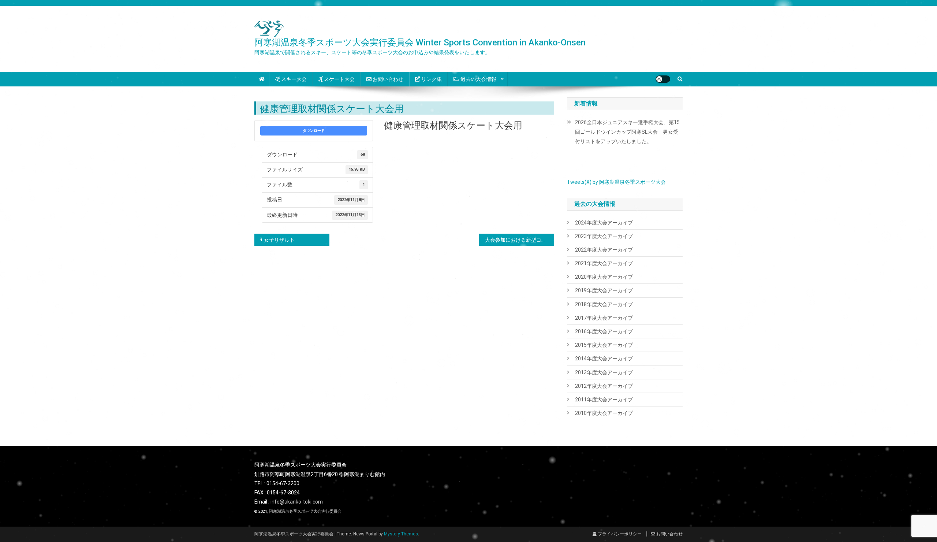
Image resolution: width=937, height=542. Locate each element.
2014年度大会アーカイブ (604, 358)
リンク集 (431, 79)
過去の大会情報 (477, 79)
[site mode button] (663, 79)
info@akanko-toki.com (296, 502)
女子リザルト (279, 240)
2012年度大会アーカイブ (604, 386)
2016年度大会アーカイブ (604, 331)
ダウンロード (314, 131)
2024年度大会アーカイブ (604, 223)
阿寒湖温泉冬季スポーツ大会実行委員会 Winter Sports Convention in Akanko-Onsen (420, 42)
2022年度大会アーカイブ (604, 250)
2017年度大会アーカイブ (604, 318)
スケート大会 (339, 79)
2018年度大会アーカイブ (604, 304)
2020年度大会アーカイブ (604, 277)
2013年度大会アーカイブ (604, 372)
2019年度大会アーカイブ (604, 290)
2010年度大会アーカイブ (604, 413)
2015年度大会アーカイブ (604, 345)
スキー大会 (293, 79)
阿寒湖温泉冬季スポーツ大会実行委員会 (305, 511)
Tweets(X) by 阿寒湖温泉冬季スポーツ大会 (616, 182)
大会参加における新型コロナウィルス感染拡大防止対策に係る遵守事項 (519, 240)
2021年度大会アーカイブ (604, 263)
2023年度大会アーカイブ (604, 236)
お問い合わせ (387, 79)
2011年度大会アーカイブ (604, 399)
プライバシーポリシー (619, 534)
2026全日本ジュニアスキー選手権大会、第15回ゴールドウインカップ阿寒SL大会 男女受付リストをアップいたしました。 (627, 131)
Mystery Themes (401, 534)
